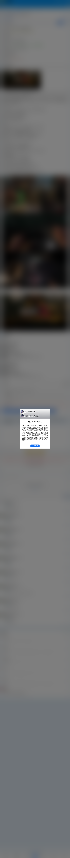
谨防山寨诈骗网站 (35, 422)
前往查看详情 (35, 446)
